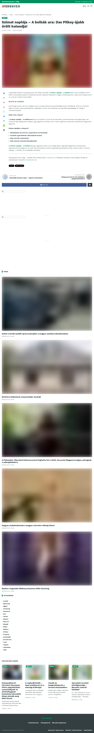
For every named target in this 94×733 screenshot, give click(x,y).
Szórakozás (7, 639)
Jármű (5, 616)
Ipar (4, 614)
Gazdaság (6, 609)
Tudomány (6, 647)
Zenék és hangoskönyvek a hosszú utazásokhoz (57, 685)
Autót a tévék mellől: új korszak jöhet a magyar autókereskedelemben (35, 334)
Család (5, 601)
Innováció (6, 611)
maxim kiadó (19, 165)
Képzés (5, 619)
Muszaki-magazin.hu (59, 722)
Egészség (6, 603)
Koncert (6, 621)
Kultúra (5, 629)
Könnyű (5, 624)
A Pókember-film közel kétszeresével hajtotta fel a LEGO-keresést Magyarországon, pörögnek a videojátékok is (47, 461)
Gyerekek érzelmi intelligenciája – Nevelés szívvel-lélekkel (80, 686)
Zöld (4, 650)
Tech (5, 642)
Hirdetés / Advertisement (73, 730)
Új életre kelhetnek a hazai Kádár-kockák (21, 397)
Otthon (5, 632)
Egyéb (5, 606)
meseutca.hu (51, 158)
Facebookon (30, 160)
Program (6, 634)
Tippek (5, 644)
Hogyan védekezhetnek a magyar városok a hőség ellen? (28, 525)
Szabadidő (6, 637)
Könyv (11, 14)
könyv (11, 165)
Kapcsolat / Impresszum (56, 730)
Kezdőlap (4, 14)
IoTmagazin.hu (45, 722)
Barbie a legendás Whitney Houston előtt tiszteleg (25, 588)
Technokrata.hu (33, 722)
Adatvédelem (88, 730)
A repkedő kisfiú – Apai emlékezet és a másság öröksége (34, 685)
